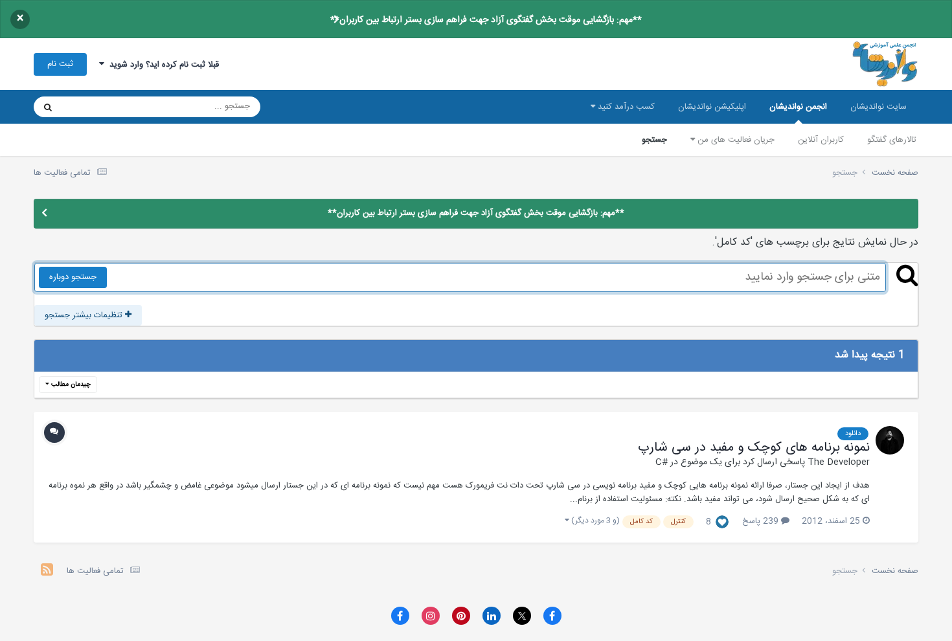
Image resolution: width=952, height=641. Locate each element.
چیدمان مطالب (70, 384)
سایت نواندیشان (878, 107)
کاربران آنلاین (821, 140)
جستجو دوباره (72, 277)
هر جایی (93, 106)
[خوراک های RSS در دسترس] (47, 571)
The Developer (839, 462)
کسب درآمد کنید (625, 107)
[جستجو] (48, 106)
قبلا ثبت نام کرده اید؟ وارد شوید (161, 65)
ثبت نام (60, 64)
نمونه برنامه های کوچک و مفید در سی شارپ (754, 448)
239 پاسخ (761, 521)
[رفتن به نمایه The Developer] (890, 440)
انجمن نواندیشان (798, 107)
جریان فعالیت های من (735, 140)
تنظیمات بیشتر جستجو (85, 315)
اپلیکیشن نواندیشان (712, 107)
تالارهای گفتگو (891, 140)
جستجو (654, 140)
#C (661, 462)
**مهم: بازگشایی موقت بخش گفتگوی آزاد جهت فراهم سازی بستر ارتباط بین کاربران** (486, 20)
